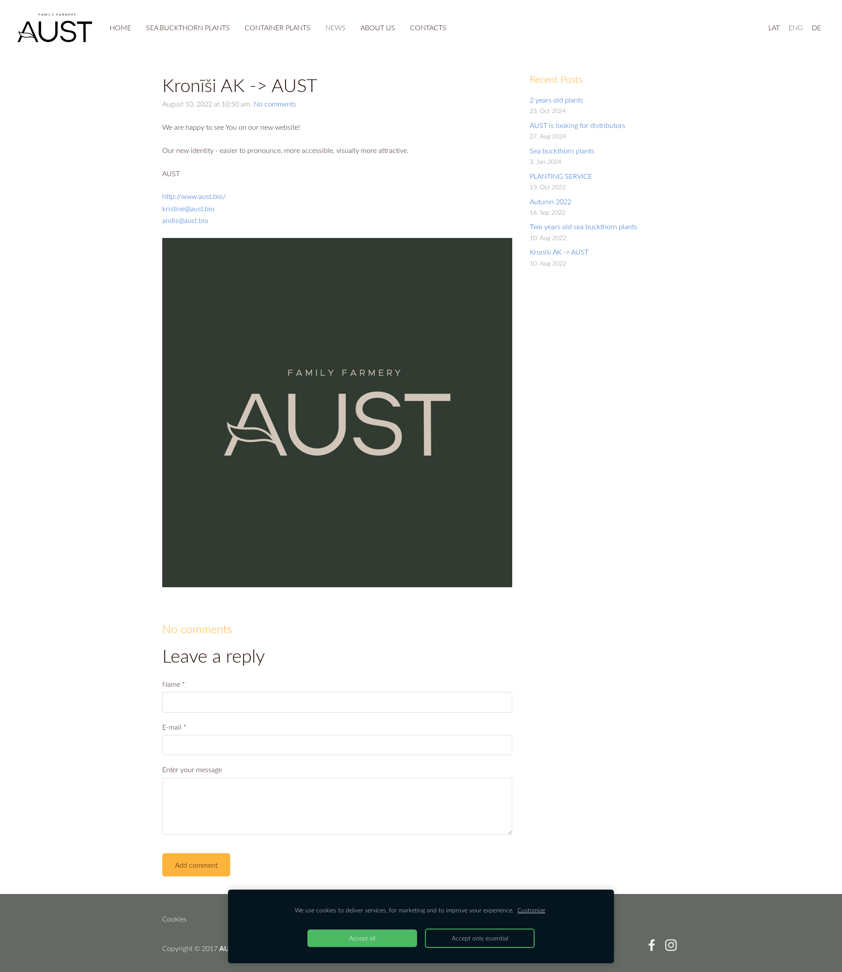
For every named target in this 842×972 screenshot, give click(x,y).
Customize (531, 910)
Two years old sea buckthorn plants (583, 226)
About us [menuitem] (377, 27)
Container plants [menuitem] (277, 27)
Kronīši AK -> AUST (559, 252)
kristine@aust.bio (188, 208)
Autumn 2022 (550, 201)
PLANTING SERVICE (561, 176)
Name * (173, 684)
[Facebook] (651, 945)
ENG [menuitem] (795, 27)
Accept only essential (480, 938)
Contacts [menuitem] (428, 27)
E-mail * (174, 727)
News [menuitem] (335, 27)
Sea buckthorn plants (562, 151)
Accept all (362, 938)
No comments (274, 104)
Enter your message (192, 769)
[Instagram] (671, 945)
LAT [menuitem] (774, 27)
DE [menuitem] (816, 27)
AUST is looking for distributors (577, 125)
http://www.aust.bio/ (194, 196)
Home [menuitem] (120, 27)
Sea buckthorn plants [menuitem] (188, 27)
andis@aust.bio (185, 220)
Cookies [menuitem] (174, 919)
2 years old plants (556, 100)
